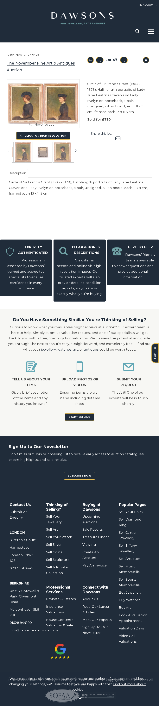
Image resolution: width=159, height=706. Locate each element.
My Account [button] (147, 4)
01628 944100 (21, 623)
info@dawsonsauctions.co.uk (34, 630)
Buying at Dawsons (91, 507)
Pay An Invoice (94, 565)
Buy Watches (130, 600)
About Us (90, 599)
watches (64, 349)
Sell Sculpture (57, 560)
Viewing (89, 545)
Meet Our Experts (97, 620)
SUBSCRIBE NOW (79, 475)
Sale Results (92, 529)
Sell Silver (54, 545)
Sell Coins (54, 552)
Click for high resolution (45, 135)
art (75, 349)
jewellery (48, 349)
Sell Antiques (130, 559)
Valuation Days (131, 628)
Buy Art (125, 607)
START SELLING (79, 416)
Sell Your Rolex (131, 512)
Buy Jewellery (130, 592)
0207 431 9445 (21, 568)
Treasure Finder (95, 537)
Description (17, 173)
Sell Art (52, 529)
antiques (91, 349)
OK (79, 698)
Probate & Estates (61, 599)
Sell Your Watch (59, 537)
